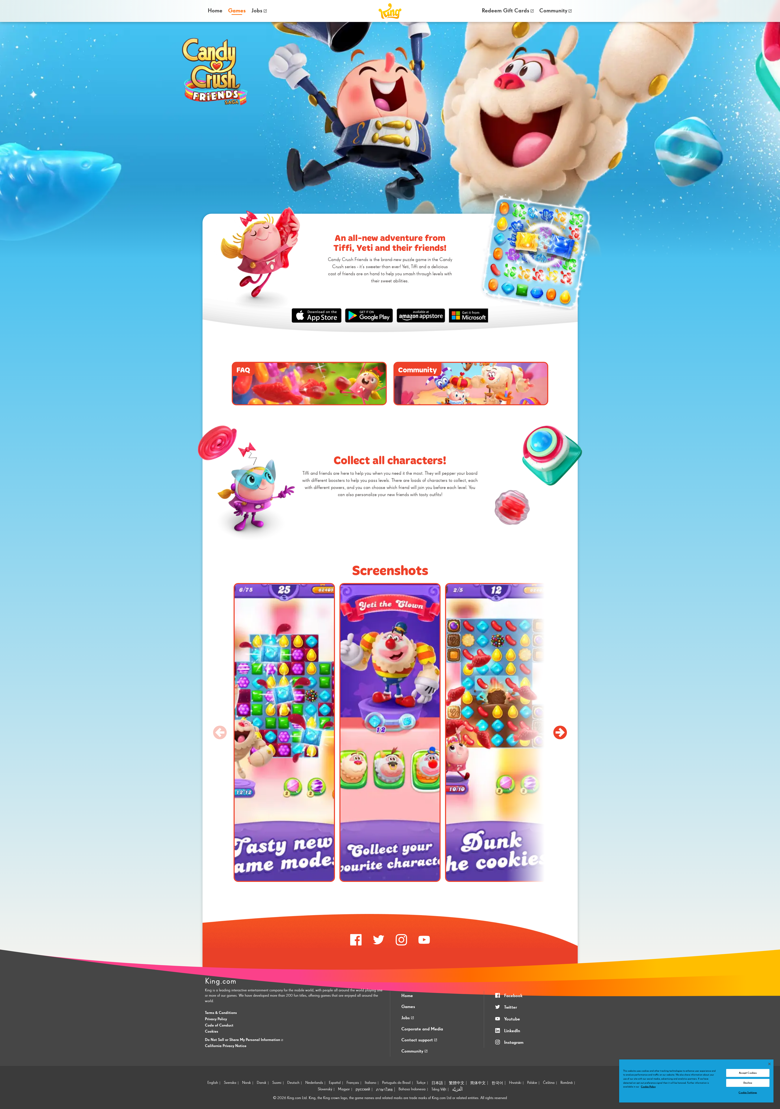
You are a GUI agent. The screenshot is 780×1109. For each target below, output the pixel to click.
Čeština (549, 1083)
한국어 (497, 1083)
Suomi (276, 1083)
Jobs (256, 11)
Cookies (211, 1031)
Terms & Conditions (221, 1013)
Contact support (417, 1040)
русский (363, 1089)
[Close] (769, 1064)
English (212, 1083)
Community (553, 11)
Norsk (246, 1083)
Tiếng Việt (438, 1089)
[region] (696, 1080)
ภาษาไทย (384, 1090)
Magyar (344, 1089)
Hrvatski (515, 1083)
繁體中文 (456, 1083)
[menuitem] (215, 11)
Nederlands (314, 1083)
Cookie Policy (648, 1086)
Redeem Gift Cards (505, 11)
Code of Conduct (219, 1025)
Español (335, 1083)
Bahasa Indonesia (412, 1089)
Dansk (261, 1083)
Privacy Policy (216, 1019)
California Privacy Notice (225, 1046)
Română (566, 1083)
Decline (747, 1083)
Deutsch (293, 1083)
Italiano (370, 1083)
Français (353, 1083)
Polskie (532, 1083)
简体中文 (478, 1083)
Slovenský (325, 1089)
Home (215, 11)
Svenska (230, 1083)
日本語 (437, 1083)
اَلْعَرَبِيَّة (457, 1090)
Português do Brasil (396, 1083)
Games (408, 1007)
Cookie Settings (748, 1092)
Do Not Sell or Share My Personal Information (243, 1040)
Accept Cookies (748, 1073)
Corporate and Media (422, 1029)
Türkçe (421, 1083)
